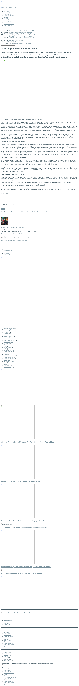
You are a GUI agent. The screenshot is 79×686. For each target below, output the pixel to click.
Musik (5, 344)
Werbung (6, 364)
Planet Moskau (10, 21)
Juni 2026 (6, 655)
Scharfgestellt (7, 360)
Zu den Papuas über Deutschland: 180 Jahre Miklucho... (21, 39)
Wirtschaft (6, 11)
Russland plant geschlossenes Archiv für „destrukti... (21, 36)
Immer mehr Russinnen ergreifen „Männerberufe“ (21, 32)
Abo (5, 10)
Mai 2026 (6, 656)
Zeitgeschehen (7, 14)
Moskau (6, 18)
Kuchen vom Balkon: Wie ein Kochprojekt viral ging (21, 37)
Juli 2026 (6, 653)
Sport (5, 26)
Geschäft (19, 211)
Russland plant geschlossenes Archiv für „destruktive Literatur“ (26, 567)
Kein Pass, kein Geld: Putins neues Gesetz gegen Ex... (22, 33)
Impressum (6, 252)
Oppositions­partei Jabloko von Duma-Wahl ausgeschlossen (24, 527)
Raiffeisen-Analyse (8, 351)
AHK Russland (7, 329)
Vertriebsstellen (7, 254)
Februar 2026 (7, 660)
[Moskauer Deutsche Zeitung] (8, 7)
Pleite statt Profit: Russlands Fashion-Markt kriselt (13, 233)
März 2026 (6, 659)
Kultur (5, 22)
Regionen (6, 17)
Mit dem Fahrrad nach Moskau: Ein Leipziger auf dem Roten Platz (27, 442)
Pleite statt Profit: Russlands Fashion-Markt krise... (20, 41)
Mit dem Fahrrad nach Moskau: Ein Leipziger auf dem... (22, 30)
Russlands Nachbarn (9, 24)
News (5, 346)
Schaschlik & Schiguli (9, 361)
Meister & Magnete (8, 342)
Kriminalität (30, 211)
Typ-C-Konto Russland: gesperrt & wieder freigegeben (14, 240)
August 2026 (7, 652)
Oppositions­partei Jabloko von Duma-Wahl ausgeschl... (22, 35)
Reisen (5, 354)
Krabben (24, 211)
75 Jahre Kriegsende (9, 328)
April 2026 (6, 657)
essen (15, 211)
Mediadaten (6, 253)
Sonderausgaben (8, 250)
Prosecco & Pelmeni (9, 350)
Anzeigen (6, 333)
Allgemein (6, 332)
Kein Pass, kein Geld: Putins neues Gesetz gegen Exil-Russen (25, 521)
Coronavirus (7, 335)
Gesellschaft (7, 12)
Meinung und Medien (9, 25)
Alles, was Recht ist (8, 331)
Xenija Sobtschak (48, 211)
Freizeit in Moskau (11, 19)
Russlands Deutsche (9, 15)
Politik (5, 349)
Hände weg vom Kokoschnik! (15, 40)
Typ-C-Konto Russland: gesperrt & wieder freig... (20, 43)
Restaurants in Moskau (9, 355)
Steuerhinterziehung (38, 211)
